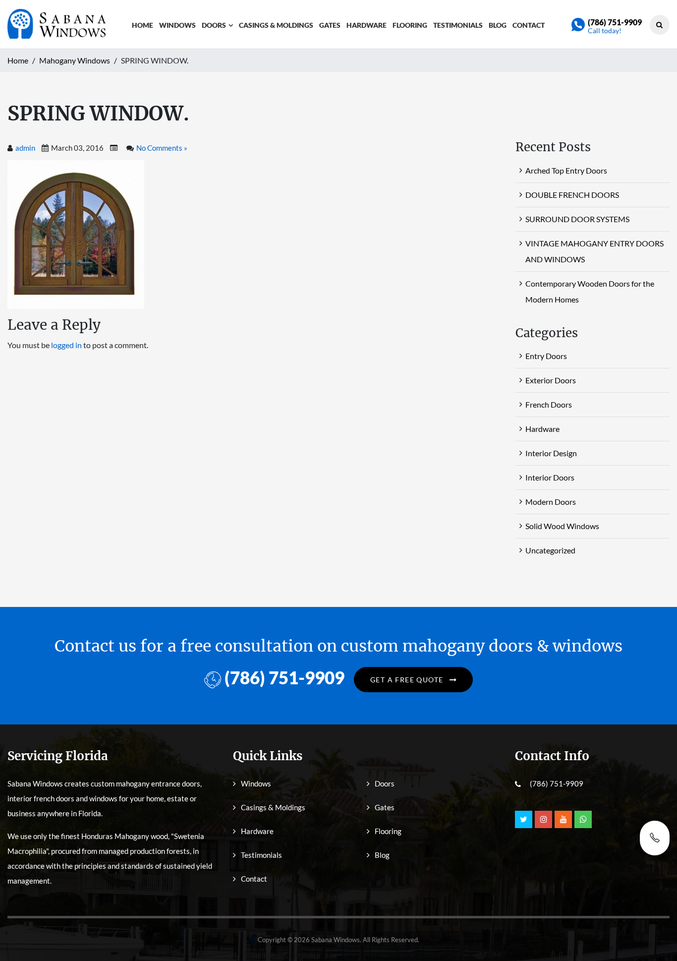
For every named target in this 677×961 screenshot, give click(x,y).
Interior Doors (549, 477)
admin (25, 147)
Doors (214, 25)
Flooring (410, 25)
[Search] (659, 24)
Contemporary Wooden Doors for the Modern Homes (589, 291)
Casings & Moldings (276, 25)
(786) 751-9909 (615, 22)
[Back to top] (655, 931)
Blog (498, 25)
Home (142, 25)
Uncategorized (550, 550)
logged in (66, 345)
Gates (329, 25)
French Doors (548, 404)
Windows (177, 25)
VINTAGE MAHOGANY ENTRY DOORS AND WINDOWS (594, 251)
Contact (528, 25)
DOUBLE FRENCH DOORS (572, 194)
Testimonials (458, 25)
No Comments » (161, 147)
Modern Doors (550, 501)
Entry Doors (546, 355)
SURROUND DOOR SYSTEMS (577, 219)
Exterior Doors (550, 380)
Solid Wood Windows (562, 526)
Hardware (366, 25)
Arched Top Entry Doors (566, 170)
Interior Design (551, 453)
